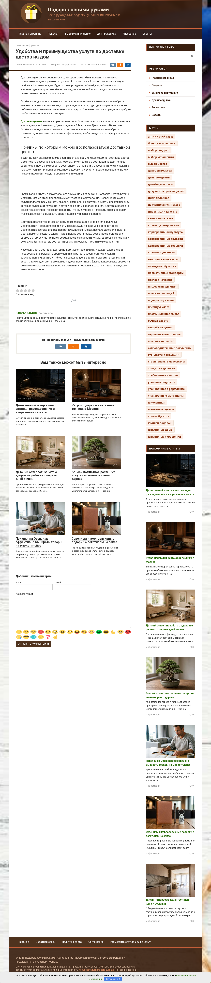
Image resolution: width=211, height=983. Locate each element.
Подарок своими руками (78, 9)
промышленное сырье (163, 314)
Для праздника (106, 33)
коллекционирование (163, 225)
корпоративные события (165, 245)
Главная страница (30, 33)
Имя (18, 582)
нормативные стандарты (166, 273)
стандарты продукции (164, 355)
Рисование (129, 33)
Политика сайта (72, 941)
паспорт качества (160, 280)
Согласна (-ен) (113, 979)
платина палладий (161, 293)
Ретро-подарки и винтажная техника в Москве (93, 407)
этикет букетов (158, 416)
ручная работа (158, 320)
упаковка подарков (161, 382)
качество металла (160, 218)
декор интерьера (160, 170)
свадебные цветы (160, 327)
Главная (24, 941)
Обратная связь (45, 941)
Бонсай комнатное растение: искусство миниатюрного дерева (93, 475)
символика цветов (161, 341)
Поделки (53, 33)
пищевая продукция (162, 286)
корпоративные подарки (165, 239)
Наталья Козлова (26, 312)
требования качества (163, 375)
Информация (68, 64)
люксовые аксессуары (163, 259)
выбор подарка (158, 150)
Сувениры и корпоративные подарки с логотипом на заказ (94, 540)
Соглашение (95, 941)
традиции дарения (161, 368)
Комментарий (24, 593)
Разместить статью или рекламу (130, 941)
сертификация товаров (164, 334)
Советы (147, 33)
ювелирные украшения (164, 436)
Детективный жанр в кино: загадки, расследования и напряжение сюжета (36, 408)
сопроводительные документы (170, 348)
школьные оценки (161, 409)
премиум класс (158, 307)
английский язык (160, 136)
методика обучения (162, 266)
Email (58, 582)
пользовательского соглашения (96, 970)
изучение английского (164, 204)
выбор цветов (157, 164)
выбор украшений (161, 157)
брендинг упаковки (162, 143)
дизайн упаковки (160, 184)
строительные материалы (166, 361)
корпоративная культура (165, 232)
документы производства (166, 191)
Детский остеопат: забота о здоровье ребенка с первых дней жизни (37, 475)
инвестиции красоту (162, 211)
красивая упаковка (161, 252)
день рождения (159, 177)
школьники (156, 402)
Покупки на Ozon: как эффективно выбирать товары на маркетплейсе (39, 542)
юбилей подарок (159, 423)
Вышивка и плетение (77, 33)
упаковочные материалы (166, 395)
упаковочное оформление (166, 389)
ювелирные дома (160, 430)
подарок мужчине (161, 300)
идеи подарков (158, 198)
